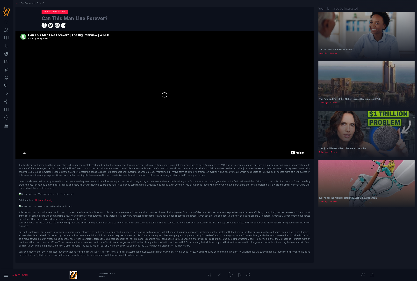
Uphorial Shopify (44, 200)
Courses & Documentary (55, 12)
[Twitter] (50, 25)
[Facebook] (44, 25)
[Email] (63, 25)
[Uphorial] (73, 275)
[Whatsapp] (57, 25)
